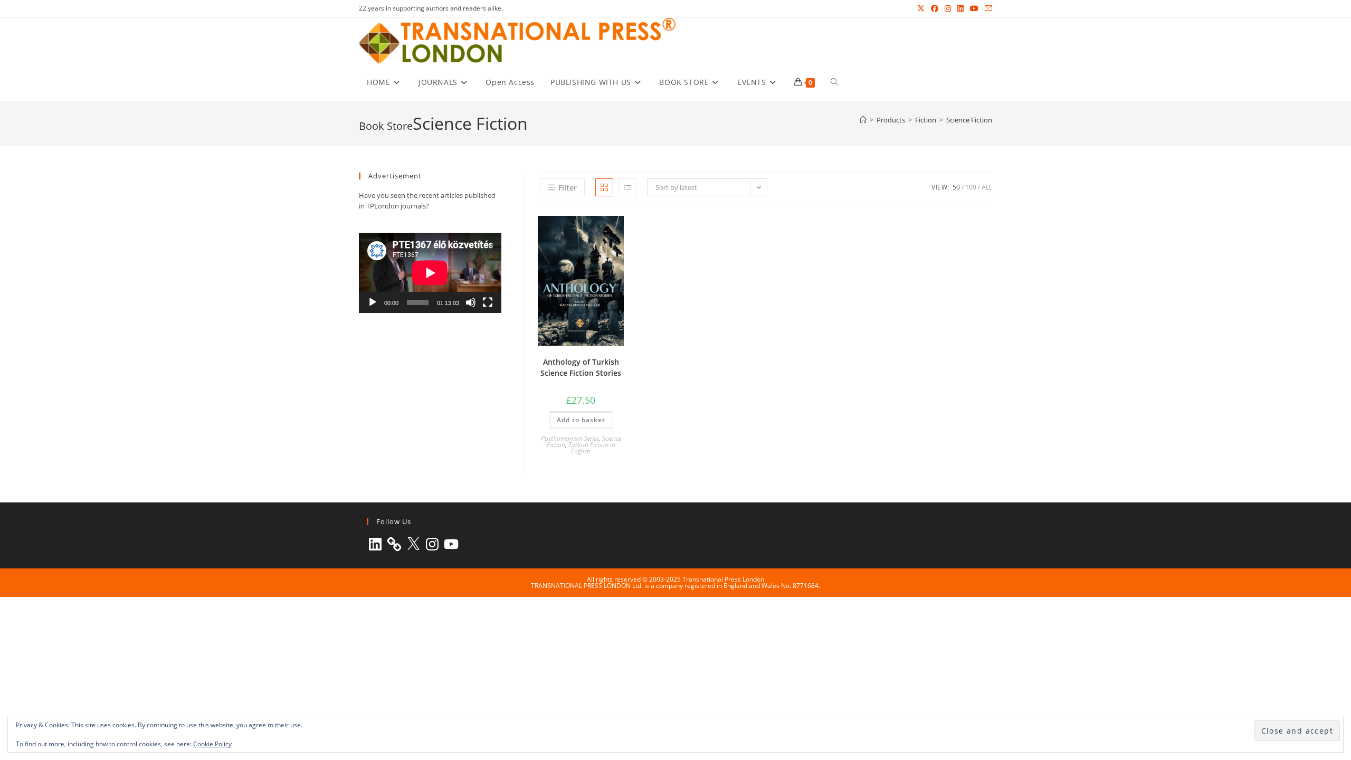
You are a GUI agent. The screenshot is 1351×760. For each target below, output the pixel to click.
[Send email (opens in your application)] (987, 8)
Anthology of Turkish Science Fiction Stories (580, 367)
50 (956, 187)
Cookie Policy (212, 743)
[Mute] (470, 302)
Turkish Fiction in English (591, 447)
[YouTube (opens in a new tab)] (974, 8)
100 (970, 187)
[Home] (863, 120)
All (987, 187)
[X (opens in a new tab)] (921, 8)
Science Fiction (969, 120)
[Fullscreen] (487, 302)
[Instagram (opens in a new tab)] (947, 8)
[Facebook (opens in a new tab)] (934, 8)
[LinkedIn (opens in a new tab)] (960, 8)
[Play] (372, 302)
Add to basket (581, 419)
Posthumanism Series (570, 438)
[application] (430, 273)
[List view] (627, 187)
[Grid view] (604, 187)
